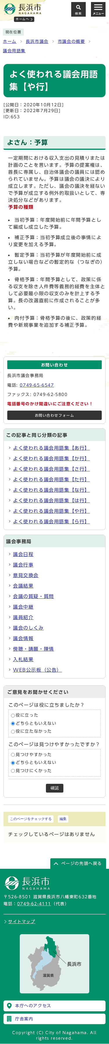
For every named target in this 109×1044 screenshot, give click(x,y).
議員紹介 (23, 617)
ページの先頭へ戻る (81, 863)
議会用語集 (14, 51)
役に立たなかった (34, 731)
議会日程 (23, 554)
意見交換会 (26, 575)
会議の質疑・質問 (33, 596)
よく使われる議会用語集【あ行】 (51, 448)
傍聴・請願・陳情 (33, 649)
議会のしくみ (28, 628)
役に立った (27, 715)
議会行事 (23, 564)
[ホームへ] (22, 12)
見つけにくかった (34, 771)
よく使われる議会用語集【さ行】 (51, 469)
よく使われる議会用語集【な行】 (51, 490)
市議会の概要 (71, 41)
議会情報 (23, 638)
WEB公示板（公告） (37, 670)
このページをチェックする (31, 819)
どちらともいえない (36, 723)
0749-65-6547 (37, 385)
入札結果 (23, 659)
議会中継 (23, 606)
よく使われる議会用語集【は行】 (51, 500)
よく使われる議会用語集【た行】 (51, 479)
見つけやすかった (34, 755)
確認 (55, 788)
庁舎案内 (24, 1019)
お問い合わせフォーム (54, 415)
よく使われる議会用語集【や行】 (51, 511)
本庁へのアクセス (33, 1006)
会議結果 (23, 585)
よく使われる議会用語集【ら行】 (51, 521)
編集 (63, 819)
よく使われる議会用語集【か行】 (51, 458)
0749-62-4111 (34, 904)
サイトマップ (21, 922)
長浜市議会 (37, 41)
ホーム (10, 41)
